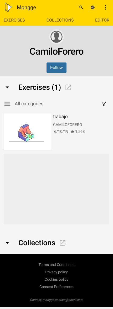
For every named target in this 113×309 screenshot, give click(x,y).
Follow (56, 67)
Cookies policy (56, 279)
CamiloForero (67, 124)
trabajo (60, 116)
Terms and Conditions (57, 265)
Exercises (14, 20)
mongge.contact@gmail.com (63, 300)
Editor (102, 20)
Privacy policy (56, 272)
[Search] (81, 7)
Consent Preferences (56, 287)
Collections (60, 20)
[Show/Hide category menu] (9, 103)
